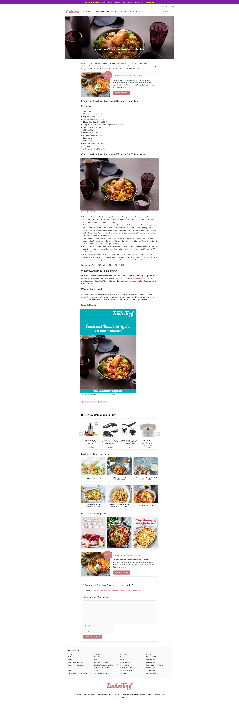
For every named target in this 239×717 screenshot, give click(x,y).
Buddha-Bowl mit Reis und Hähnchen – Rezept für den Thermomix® (115, 591)
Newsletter (142, 694)
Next (158, 435)
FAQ (109, 694)
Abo (126, 11)
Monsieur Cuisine (125, 665)
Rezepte (86, 11)
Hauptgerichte (150, 662)
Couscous (103, 402)
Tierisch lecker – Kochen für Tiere (78, 673)
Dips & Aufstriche (151, 657)
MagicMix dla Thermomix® (156, 694)
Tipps (137, 11)
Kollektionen (98, 11)
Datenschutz (116, 694)
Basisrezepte (72, 657)
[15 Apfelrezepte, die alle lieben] (146, 532)
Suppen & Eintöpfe (126, 670)
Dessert (122, 657)
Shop (131, 11)
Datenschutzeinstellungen (130, 694)
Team (84, 694)
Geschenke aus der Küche (75, 662)
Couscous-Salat (120, 278)
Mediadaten (91, 694)
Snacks (96, 670)
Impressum (78, 694)
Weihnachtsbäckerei (152, 673)
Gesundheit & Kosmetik (101, 662)
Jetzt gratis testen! (121, 93)
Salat (69, 670)
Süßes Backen (150, 670)
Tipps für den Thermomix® (102, 673)
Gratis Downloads (125, 662)
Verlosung (123, 673)
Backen (148, 654)
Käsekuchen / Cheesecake (76, 665)
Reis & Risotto (150, 668)
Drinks (70, 659)
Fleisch (122, 659)
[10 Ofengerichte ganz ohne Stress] (119, 532)
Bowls (93, 284)
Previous (81, 435)
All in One (97, 654)
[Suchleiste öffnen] (172, 11)
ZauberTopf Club (114, 11)
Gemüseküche (150, 659)
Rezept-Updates (102, 694)
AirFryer (70, 654)
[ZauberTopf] (73, 11)
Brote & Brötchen (99, 657)
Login (165, 12)
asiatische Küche (89, 402)
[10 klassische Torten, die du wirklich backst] (93, 532)
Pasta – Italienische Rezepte (154, 665)
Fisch (127, 52)
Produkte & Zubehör (126, 668)
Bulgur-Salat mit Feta (141, 278)
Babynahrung (124, 654)
